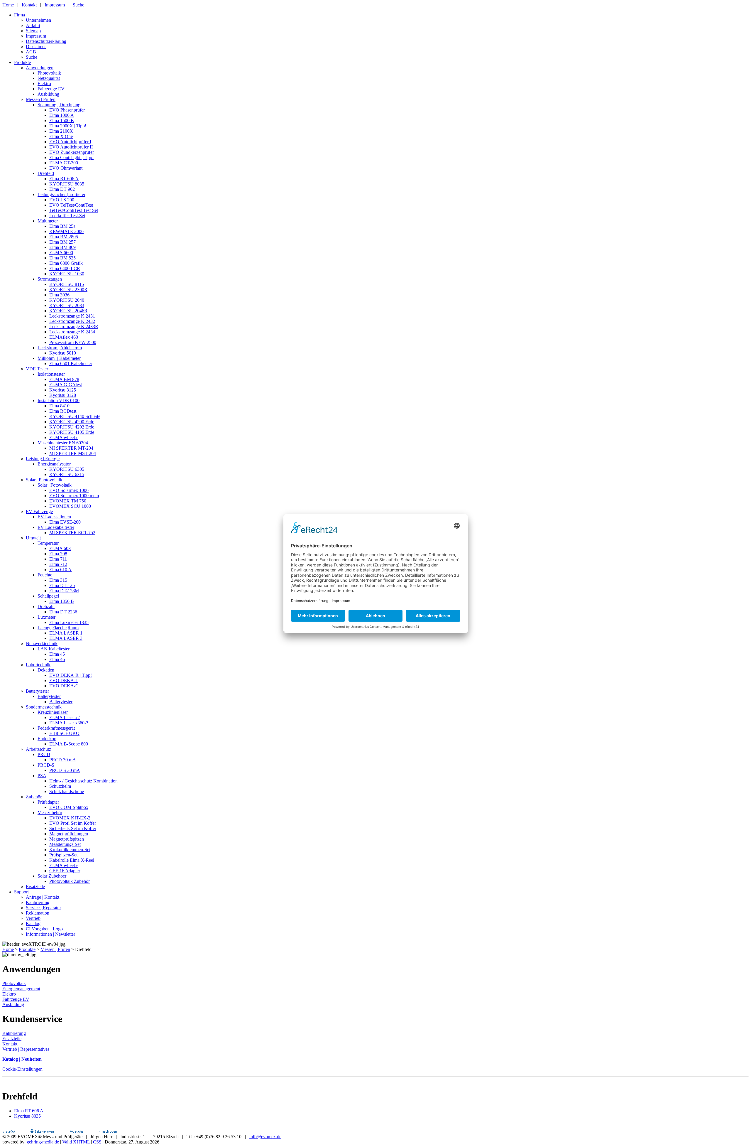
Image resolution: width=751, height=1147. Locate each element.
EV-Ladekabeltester (56, 527)
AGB (31, 51)
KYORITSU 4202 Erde (71, 426)
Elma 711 (58, 558)
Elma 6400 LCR (64, 268)
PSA (42, 775)
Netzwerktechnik (41, 643)
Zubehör (34, 796)
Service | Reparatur (43, 907)
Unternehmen (38, 20)
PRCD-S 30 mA (64, 770)
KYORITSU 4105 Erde (71, 432)
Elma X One (61, 136)
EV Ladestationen (54, 516)
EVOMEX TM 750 (67, 500)
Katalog (33, 923)
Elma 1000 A (61, 115)
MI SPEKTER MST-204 (72, 453)
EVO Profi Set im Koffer (72, 823)
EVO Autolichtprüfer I (70, 141)
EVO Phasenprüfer (67, 109)
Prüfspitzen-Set (63, 854)
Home (8, 4)
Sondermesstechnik (44, 706)
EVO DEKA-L (63, 680)
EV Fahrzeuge (39, 511)
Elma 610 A (60, 569)
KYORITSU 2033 (66, 305)
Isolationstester (51, 374)
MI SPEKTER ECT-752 (72, 532)
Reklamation (37, 912)
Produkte (22, 62)
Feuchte (45, 574)
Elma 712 (58, 564)
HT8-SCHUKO (64, 733)
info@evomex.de (265, 1136)
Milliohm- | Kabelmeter (59, 358)
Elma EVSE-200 (65, 521)
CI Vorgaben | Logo (44, 928)
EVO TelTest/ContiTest (71, 205)
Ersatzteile (35, 886)
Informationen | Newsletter (50, 934)
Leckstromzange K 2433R (73, 326)
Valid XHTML (76, 1141)
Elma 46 (57, 659)
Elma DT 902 (62, 189)
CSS (97, 1141)
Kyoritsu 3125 (62, 389)
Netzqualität (49, 78)
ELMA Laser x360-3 (68, 722)
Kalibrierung (37, 902)
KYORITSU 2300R (68, 289)
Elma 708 (58, 553)
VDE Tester (37, 368)
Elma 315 (58, 580)
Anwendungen (39, 67)
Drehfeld (46, 173)
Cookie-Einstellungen (22, 1069)
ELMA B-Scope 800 (68, 743)
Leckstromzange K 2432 (72, 321)
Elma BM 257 (62, 241)
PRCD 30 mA (62, 759)
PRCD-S (46, 765)
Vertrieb (33, 918)
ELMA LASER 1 (65, 632)
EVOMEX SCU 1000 (70, 506)
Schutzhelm (60, 786)
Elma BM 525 (62, 257)
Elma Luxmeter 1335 (69, 622)
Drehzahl (46, 606)
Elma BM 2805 (63, 236)
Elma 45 (57, 654)
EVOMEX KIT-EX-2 (69, 817)
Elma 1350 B (61, 601)
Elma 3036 (59, 294)
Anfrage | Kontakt (42, 897)
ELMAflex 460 (63, 337)
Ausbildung (48, 94)
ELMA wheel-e (63, 437)
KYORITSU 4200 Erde (71, 421)
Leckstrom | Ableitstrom (60, 347)
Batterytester (37, 691)
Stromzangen (50, 278)
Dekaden (46, 669)
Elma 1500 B (61, 120)
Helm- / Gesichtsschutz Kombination (83, 780)
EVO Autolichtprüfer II (71, 146)
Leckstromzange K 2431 (72, 315)
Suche (78, 4)
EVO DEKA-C (64, 685)
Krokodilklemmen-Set (69, 849)
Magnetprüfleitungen (68, 833)
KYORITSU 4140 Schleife (74, 416)
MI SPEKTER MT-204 (71, 448)
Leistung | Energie (43, 458)
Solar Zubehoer (52, 875)
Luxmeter (46, 617)
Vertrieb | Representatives (25, 1049)
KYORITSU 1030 (66, 273)
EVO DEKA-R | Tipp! (70, 675)
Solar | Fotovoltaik (55, 485)
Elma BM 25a (62, 226)
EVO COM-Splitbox (68, 807)
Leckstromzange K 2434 (72, 331)
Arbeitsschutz (38, 749)
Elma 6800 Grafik (66, 263)
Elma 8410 (59, 405)
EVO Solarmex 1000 (69, 490)
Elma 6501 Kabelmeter (70, 363)
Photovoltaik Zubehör (69, 881)
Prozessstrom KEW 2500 (72, 342)
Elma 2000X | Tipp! (67, 125)
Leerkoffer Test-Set (67, 215)
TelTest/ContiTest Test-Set (73, 210)
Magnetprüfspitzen (66, 838)
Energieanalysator (54, 463)
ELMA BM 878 (64, 379)
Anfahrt (33, 25)
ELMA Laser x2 (64, 717)
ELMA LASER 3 (65, 638)
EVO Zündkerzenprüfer (71, 152)
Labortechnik (38, 664)
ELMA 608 (60, 548)
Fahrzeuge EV (51, 88)
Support (21, 891)
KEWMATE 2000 (66, 231)
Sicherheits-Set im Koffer (72, 828)
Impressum (55, 4)
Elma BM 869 (62, 247)
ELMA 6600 (61, 252)
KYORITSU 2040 (66, 300)
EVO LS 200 (61, 199)
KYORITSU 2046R (68, 310)
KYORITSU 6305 (66, 469)
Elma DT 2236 (63, 611)
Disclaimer (36, 46)
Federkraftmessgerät (56, 728)
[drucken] (42, 1131)
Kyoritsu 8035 (27, 1116)
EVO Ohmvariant (65, 168)
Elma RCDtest (62, 411)
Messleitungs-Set (65, 844)
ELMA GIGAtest (65, 384)
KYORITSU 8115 (66, 284)
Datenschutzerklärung (46, 41)
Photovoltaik (49, 72)
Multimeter (48, 220)
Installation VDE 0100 (59, 400)
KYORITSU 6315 (66, 474)
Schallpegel (48, 595)
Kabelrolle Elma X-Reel (71, 860)
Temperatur (48, 543)
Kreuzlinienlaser (53, 712)
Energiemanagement (21, 988)
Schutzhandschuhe (66, 791)
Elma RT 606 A (64, 178)
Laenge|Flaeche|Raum (58, 627)
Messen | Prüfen (40, 99)
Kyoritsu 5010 (62, 352)
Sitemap (33, 30)
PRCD (44, 754)
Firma (19, 14)
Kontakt (29, 4)
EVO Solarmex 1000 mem (74, 495)
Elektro (44, 83)
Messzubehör (50, 812)
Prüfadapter (48, 801)
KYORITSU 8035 (66, 183)
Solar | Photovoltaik (44, 479)
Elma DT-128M (64, 590)
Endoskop (47, 738)
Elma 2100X (61, 131)
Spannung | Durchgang (59, 104)
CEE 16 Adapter (64, 870)
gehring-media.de (43, 1141)
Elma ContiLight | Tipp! (71, 157)
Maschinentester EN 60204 (63, 442)
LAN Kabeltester (54, 648)
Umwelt (33, 537)
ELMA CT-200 (63, 162)
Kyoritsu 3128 (62, 395)
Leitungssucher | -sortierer (61, 194)
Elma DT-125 (62, 585)
